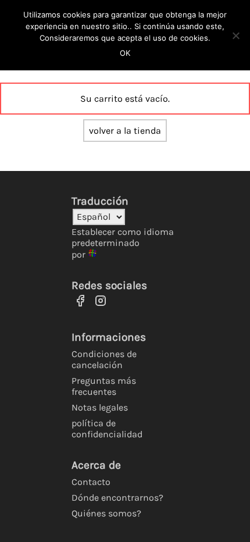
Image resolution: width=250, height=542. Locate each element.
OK (125, 53)
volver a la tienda (125, 130)
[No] (235, 35)
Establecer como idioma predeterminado (123, 237)
